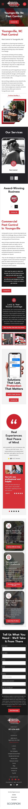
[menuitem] (14, 795)
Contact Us (14, 22)
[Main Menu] (3, 4)
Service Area (14, 758)
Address (4, 674)
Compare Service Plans (14, 753)
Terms (14, 763)
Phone (3, 660)
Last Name (4, 653)
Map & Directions (13, 742)
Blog (14, 765)
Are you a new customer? (8, 681)
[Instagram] (12, 779)
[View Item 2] (11, 511)
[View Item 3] (13, 511)
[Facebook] (9, 779)
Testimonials (14, 768)
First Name (4, 646)
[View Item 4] (16, 511)
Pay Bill (14, 773)
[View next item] (16, 178)
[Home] (13, 4)
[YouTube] (15, 779)
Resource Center (14, 761)
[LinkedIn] (18, 779)
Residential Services (14, 756)
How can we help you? (7, 687)
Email (3, 667)
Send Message (14, 710)
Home (14, 748)
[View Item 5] (18, 511)
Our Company (14, 751)
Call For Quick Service (14, 394)
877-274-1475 (14, 729)
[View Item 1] (9, 511)
